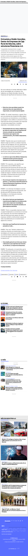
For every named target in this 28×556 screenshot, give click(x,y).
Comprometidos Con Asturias (9, 270)
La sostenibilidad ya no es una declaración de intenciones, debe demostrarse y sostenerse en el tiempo (13, 382)
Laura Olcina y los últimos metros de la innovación (14, 318)
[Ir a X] (14, 521)
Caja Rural (12, 274)
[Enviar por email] (12, 84)
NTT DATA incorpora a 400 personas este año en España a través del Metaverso (14, 463)
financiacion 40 (23, 274)
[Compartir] (14, 84)
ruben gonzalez (5, 274)
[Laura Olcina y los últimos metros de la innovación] (3, 319)
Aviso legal (4, 529)
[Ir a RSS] (22, 521)
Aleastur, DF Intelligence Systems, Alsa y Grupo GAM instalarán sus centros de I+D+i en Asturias (14, 440)
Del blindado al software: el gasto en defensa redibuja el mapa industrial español (14, 324)
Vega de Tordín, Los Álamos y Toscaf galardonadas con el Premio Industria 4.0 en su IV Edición (14, 510)
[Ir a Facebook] (12, 521)
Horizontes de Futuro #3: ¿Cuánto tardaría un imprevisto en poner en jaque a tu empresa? (14, 313)
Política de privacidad (7, 531)
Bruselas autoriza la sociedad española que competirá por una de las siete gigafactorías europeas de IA (14, 330)
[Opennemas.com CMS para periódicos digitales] (14, 548)
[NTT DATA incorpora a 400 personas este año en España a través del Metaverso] (14, 452)
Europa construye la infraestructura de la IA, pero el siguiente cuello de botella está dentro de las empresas (14, 308)
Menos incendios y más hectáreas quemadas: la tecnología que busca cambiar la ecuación (14, 389)
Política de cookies (6, 534)
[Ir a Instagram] (18, 521)
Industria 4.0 (4, 36)
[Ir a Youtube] (20, 521)
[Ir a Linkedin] (16, 521)
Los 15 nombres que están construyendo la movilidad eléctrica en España (14, 375)
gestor (17, 274)
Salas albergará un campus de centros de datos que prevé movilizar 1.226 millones (14, 368)
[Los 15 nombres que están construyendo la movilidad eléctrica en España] (3, 374)
